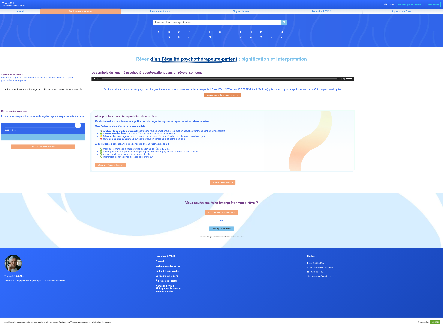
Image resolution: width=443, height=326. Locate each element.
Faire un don (433, 4)
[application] (222, 79)
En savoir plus (423, 322)
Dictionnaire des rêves (80, 11)
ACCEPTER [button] (435, 322)
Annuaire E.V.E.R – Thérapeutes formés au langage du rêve (168, 288)
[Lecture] (94, 79)
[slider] (349, 79)
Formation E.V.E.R (321, 11)
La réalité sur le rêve (167, 276)
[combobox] (217, 22)
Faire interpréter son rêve (409, 4)
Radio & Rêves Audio (167, 271)
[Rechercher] (284, 22)
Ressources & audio (160, 11)
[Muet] (344, 79)
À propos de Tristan (402, 11)
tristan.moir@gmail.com (321, 276)
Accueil (20, 11)
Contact (391, 4)
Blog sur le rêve (241, 11)
